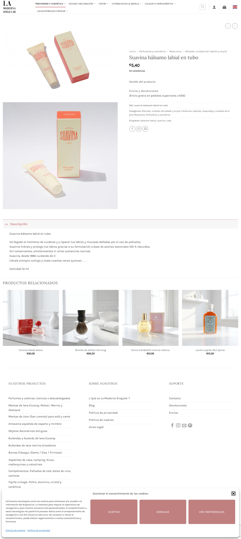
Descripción (18, 224)
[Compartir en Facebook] (132, 129)
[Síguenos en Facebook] (172, 425)
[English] (235, 6)
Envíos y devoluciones (143, 91)
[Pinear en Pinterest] (145, 129)
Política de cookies (15, 530)
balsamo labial (148, 120)
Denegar (162, 512)
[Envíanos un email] (184, 425)
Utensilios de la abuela (125, 3)
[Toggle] (6, 224)
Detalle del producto (142, 81)
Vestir (102, 3)
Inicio (132, 51)
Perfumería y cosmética (49, 3)
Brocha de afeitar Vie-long (90, 350)
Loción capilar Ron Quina (210, 350)
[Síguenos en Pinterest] (190, 425)
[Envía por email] (139, 129)
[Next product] (228, 26)
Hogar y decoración (81, 3)
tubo (168, 120)
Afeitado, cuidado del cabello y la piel (206, 51)
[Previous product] (235, 26)
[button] (233, 493)
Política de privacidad (38, 530)
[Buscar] (203, 7)
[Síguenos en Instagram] (178, 425)
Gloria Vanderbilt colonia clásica (150, 350)
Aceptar (114, 512)
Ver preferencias (211, 512)
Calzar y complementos (159, 3)
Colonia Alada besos (31, 350)
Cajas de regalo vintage (51, 11)
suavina (161, 120)
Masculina (175, 51)
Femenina (186, 111)
